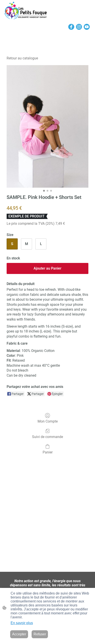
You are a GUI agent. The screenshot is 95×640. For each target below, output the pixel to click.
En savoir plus (22, 623)
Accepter (19, 634)
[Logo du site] (25, 10)
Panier (48, 452)
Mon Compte (48, 421)
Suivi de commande (47, 437)
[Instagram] (79, 27)
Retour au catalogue (22, 58)
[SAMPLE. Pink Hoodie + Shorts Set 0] (47, 126)
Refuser (40, 634)
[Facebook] (71, 27)
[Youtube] (87, 27)
